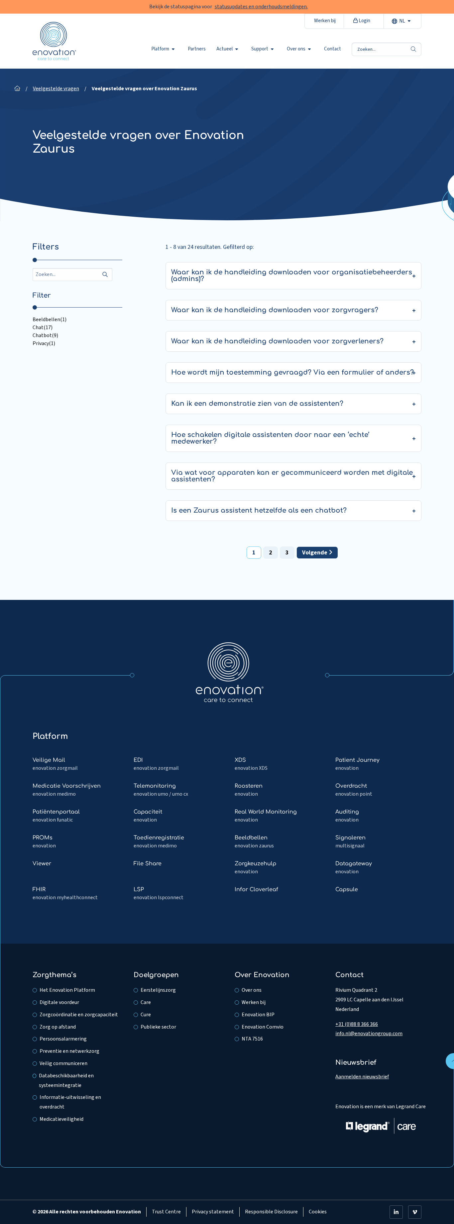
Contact (332, 49)
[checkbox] (77, 320)
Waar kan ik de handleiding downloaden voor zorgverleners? (277, 341)
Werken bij (325, 20)
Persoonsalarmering (63, 1039)
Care (146, 1002)
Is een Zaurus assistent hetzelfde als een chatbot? (259, 510)
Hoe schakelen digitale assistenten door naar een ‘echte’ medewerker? (270, 438)
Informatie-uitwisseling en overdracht (70, 1102)
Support (259, 49)
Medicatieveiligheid (61, 1119)
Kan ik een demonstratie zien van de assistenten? (257, 403)
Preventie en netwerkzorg (69, 1051)
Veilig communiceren (63, 1063)
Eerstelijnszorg (158, 990)
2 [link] (270, 552)
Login (364, 20)
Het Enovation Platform (67, 990)
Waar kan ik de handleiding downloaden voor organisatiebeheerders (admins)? (291, 275)
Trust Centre (166, 1211)
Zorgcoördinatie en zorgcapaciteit (79, 1014)
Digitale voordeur (59, 1002)
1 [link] (254, 552)
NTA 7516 (252, 1039)
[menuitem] (164, 49)
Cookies (318, 1211)
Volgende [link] (315, 552)
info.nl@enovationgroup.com (368, 1033)
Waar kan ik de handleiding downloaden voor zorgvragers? (274, 310)
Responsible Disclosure (271, 1211)
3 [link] (287, 552)
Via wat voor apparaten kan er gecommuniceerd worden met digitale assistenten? (292, 476)
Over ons (296, 49)
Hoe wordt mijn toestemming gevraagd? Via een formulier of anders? (292, 372)
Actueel (224, 49)
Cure (146, 1014)
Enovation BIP (258, 1014)
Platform (160, 49)
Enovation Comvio (263, 1027)
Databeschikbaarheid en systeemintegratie (66, 1080)
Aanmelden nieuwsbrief (362, 1076)
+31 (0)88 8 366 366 (356, 1024)
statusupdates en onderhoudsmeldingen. (261, 6)
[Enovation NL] (230, 672)
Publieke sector (158, 1027)
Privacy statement (213, 1211)
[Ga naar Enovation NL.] (17, 88)
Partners (197, 49)
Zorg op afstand (58, 1027)
